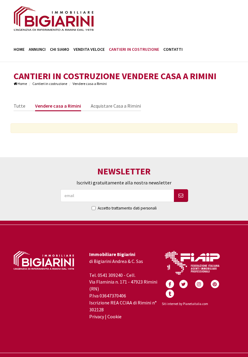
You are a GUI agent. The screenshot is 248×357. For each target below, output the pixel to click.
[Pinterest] (215, 284)
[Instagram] (199, 284)
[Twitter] (183, 284)
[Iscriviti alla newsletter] (181, 195)
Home (19, 49)
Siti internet (170, 304)
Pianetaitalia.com (195, 304)
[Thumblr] (170, 293)
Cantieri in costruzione (134, 49)
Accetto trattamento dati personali (127, 208)
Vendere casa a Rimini (58, 106)
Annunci (37, 49)
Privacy (96, 316)
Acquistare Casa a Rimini (116, 106)
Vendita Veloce (89, 49)
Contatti (173, 49)
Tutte (19, 106)
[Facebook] (170, 284)
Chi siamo (59, 49)
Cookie (114, 316)
